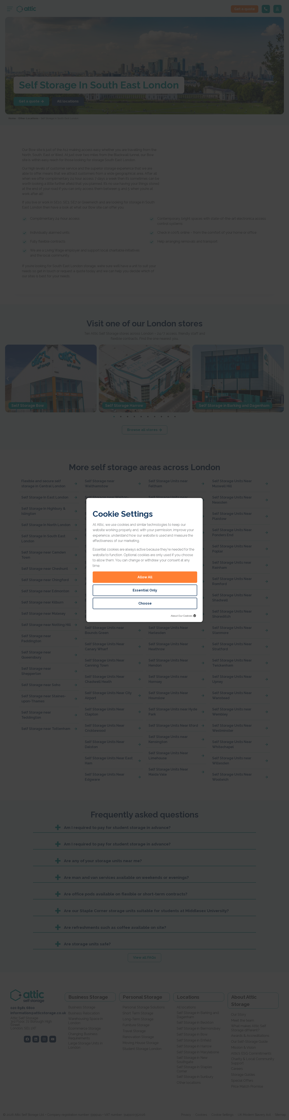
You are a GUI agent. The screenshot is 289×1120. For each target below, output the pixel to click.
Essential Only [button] (145, 590)
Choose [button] (145, 603)
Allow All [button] (145, 577)
